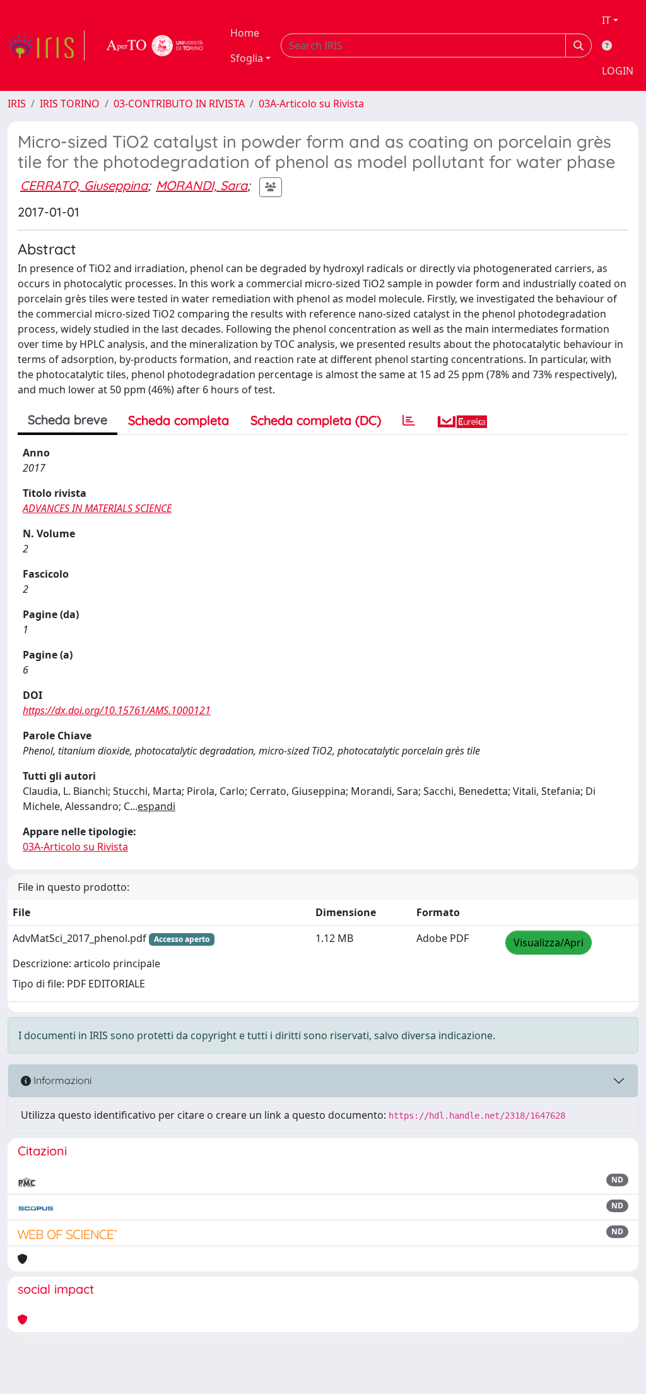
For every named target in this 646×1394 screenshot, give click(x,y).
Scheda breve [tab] (67, 419)
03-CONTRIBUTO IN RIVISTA (179, 103)
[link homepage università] (155, 45)
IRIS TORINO (70, 103)
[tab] (409, 420)
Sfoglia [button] (246, 58)
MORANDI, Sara (201, 185)
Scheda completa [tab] (178, 420)
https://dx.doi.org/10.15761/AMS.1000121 (117, 710)
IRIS (17, 103)
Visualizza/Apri (549, 943)
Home (244, 33)
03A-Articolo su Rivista (311, 103)
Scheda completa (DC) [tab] (315, 420)
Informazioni (61, 1080)
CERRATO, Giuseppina (84, 185)
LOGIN (617, 71)
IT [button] (606, 20)
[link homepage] (46, 45)
